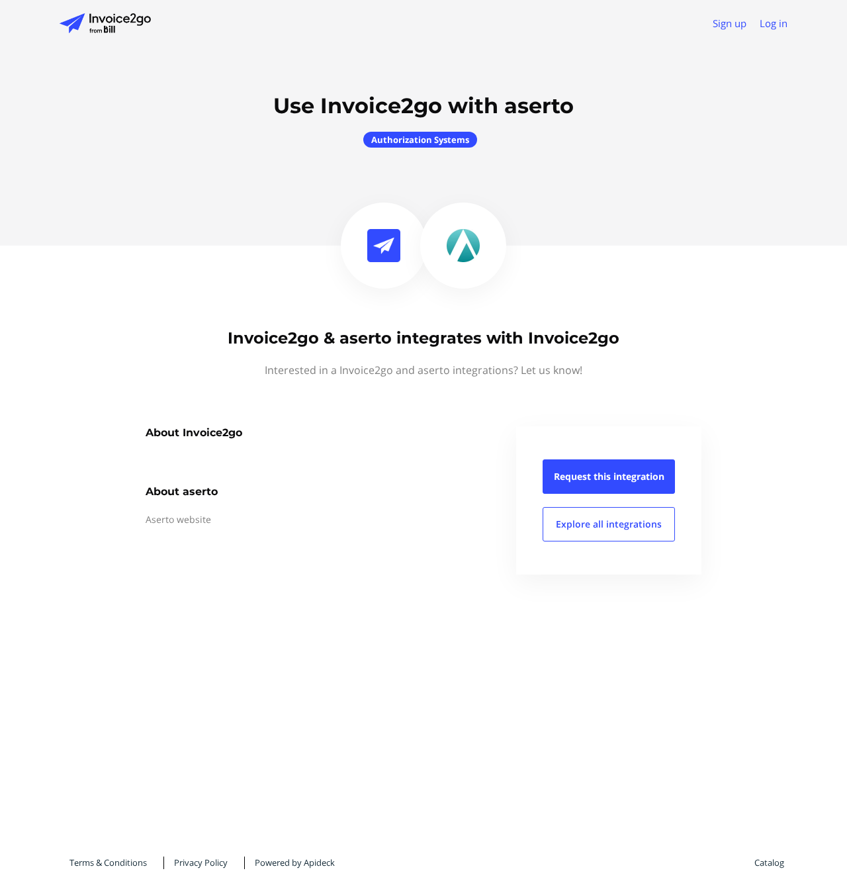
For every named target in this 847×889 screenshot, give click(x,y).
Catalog (769, 862)
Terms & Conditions (108, 862)
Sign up (729, 23)
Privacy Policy (201, 862)
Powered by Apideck (295, 862)
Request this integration (609, 476)
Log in (773, 23)
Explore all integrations (609, 524)
